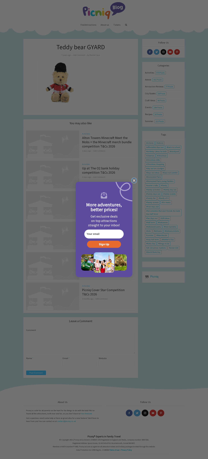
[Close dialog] (134, 180)
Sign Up (104, 244)
